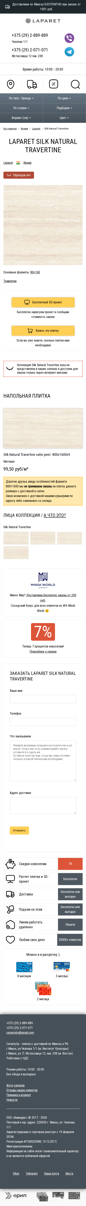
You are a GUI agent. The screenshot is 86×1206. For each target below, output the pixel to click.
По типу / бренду (20, 98)
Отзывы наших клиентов (22, 1090)
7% (43, 632)
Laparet (36, 128)
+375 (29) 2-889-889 (30, 35)
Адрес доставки (20, 793)
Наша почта (51, 1173)
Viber (16, 1173)
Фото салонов (15, 1085)
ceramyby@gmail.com (20, 1033)
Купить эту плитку (47, 331)
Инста (69, 1173)
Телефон (15, 713)
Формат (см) (20, 118)
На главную (10, 128)
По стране (20, 108)
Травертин (10, 281)
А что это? (55, 515)
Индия (24, 128)
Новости (11, 1100)
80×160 (35, 272)
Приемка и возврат (18, 1095)
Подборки (63, 108)
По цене (63, 98)
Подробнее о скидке (43, 651)
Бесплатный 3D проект (47, 302)
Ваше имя (16, 691)
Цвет (63, 118)
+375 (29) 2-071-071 (30, 49)
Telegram (32, 1173)
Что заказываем (20, 736)
